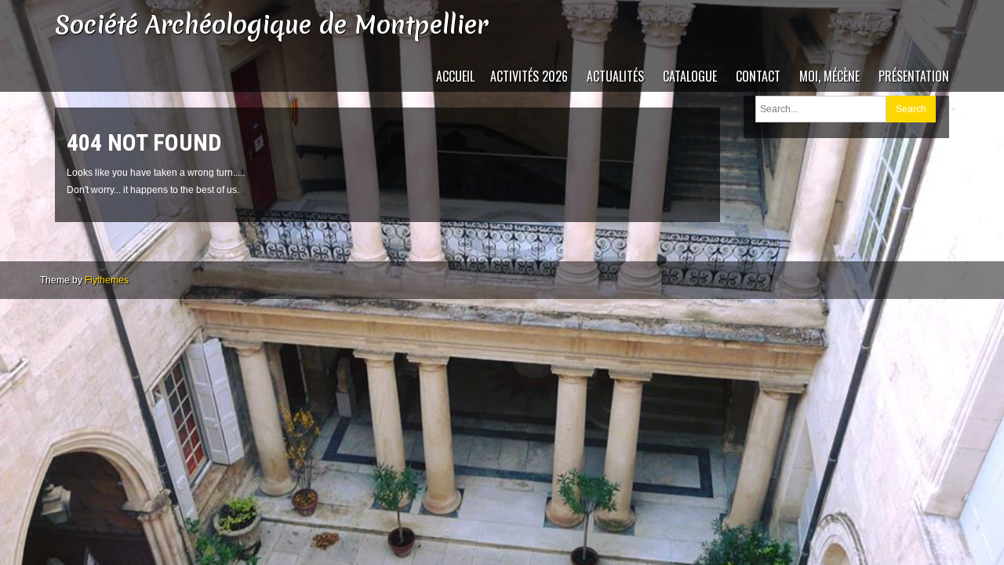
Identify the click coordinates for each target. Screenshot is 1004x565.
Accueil (455, 76)
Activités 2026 (529, 76)
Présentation (913, 76)
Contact (758, 76)
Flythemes (107, 280)
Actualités (615, 76)
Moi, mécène (829, 76)
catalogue (690, 76)
